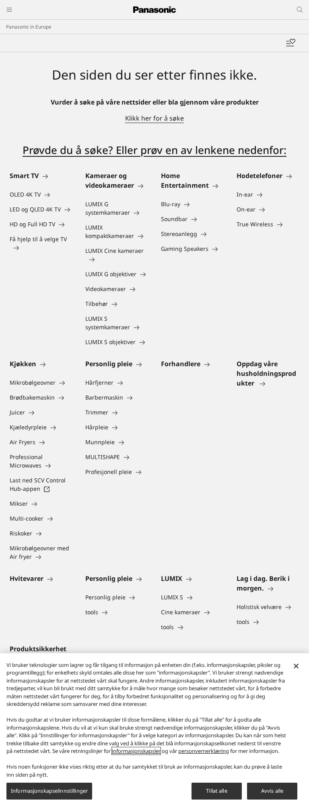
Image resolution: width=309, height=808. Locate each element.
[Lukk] (296, 666)
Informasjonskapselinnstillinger (49, 790)
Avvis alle (272, 790)
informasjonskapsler (136, 751)
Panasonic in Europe (29, 26)
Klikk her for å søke (154, 118)
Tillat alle (216, 790)
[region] (154, 730)
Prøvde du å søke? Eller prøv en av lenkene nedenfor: (154, 150)
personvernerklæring (203, 751)
